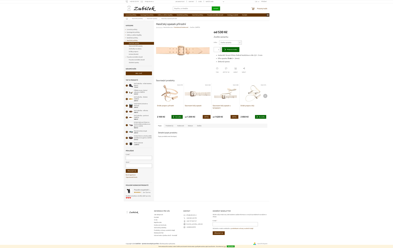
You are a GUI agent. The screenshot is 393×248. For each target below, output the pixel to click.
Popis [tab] (160, 126)
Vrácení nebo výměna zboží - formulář (165, 235)
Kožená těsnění (133, 54)
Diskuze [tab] (190, 126)
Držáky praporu (133, 52)
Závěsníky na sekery (135, 49)
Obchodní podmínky (160, 228)
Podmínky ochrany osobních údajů (164, 230)
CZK (256, 2)
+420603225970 (191, 227)
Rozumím (231, 246)
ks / (139, 73)
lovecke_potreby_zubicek (194, 224)
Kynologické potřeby (133, 32)
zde (225, 246)
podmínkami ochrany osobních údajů (242, 228)
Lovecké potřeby (132, 30)
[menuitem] (131, 15)
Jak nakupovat (180, 2)
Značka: (195, 27)
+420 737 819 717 (191, 221)
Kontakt (191, 2)
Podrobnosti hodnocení (181, 27)
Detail (206, 117)
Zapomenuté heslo (131, 177)
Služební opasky (134, 63)
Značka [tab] (199, 126)
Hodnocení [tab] (180, 126)
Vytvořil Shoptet (262, 244)
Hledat (215, 8)
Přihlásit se (131, 171)
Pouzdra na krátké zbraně (135, 57)
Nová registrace (131, 175)
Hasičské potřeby (132, 41)
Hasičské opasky (134, 43)
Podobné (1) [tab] (169, 126)
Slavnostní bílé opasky (136, 46)
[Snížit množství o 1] (221, 51)
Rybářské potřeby (132, 38)
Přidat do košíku (232, 49)
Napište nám (209, 2)
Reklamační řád (158, 233)
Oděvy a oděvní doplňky (134, 35)
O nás (200, 2)
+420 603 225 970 (191, 218)
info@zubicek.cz (191, 215)
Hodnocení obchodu (160, 225)
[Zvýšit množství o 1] (221, 48)
